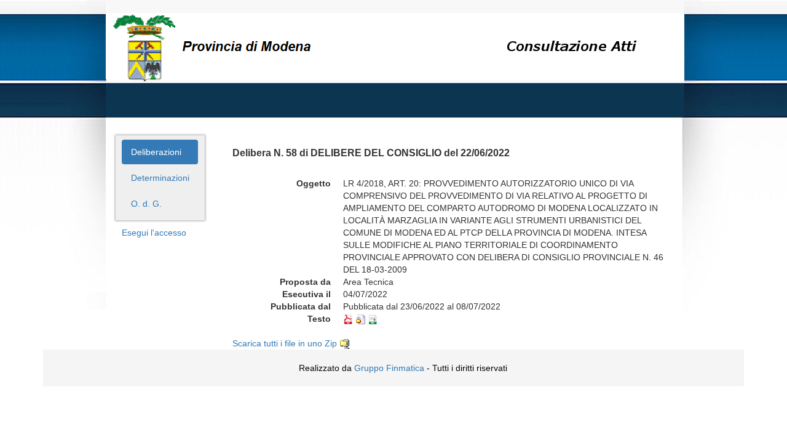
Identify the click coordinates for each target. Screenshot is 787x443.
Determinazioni (160, 178)
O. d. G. (146, 204)
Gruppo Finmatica (389, 368)
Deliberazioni (156, 152)
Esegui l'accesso (154, 232)
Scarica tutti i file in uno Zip (285, 343)
